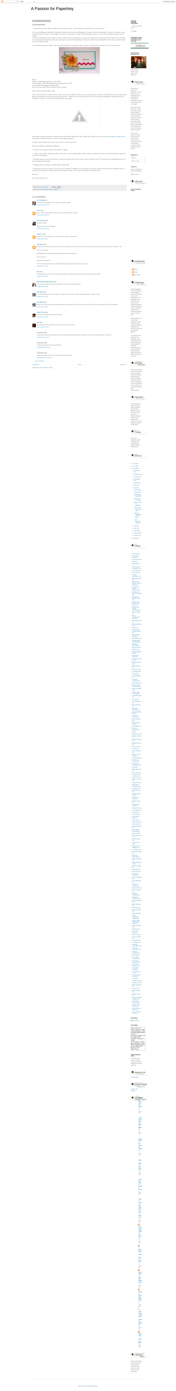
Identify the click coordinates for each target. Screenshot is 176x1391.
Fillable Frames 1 (137, 736)
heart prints (135, 788)
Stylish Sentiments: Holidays (135, 917)
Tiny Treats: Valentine (135, 965)
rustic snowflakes (137, 877)
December (137, 470)
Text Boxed (135, 940)
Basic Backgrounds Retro (46, 189)
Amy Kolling (40, 200)
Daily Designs (136, 683)
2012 (134, 463)
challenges (56, 189)
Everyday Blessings (135, 709)
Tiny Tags (135, 955)
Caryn (136, 272)
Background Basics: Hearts (136, 597)
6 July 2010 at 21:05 (42, 307)
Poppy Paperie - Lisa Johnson (140, 1165)
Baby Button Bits (136, 578)
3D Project (135, 553)
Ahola (38, 189)
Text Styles (135, 942)
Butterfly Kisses (136, 666)
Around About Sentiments (136, 567)
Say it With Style (136, 880)
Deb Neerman (41, 220)
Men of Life (135, 833)
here (134, 1065)
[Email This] (52, 187)
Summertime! (137, 490)
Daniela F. (39, 234)
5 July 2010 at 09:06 (42, 286)
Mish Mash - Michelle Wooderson (140, 1277)
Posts (134, 158)
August (136, 483)
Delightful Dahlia (137, 695)
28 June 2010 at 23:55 (43, 205)
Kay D (38, 210)
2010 (134, 468)
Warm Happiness (137, 985)
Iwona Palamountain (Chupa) (45, 281)
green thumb (135, 772)
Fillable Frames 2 (137, 739)
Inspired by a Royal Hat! (137, 495)
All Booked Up (136, 563)
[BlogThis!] (54, 187)
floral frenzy (135, 746)
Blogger (95, 1386)
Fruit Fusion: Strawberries (135, 764)
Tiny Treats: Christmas (135, 958)
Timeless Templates (135, 952)
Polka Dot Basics (137, 859)
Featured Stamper (134, 728)
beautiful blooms (136, 620)
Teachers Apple (136, 937)
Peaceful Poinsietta (135, 856)
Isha (38, 271)
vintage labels (136, 980)
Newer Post (36, 364)
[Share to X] (56, 187)
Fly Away (134, 748)
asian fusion (135, 570)
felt (133, 731)
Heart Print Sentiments (135, 785)
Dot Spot (134, 699)
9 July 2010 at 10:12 (42, 317)
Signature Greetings (135, 897)
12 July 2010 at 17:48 (43, 337)
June (135, 488)
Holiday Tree (135, 808)
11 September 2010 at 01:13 (44, 357)
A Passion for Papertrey (52, 8)
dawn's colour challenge (136, 692)
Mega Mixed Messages (135, 830)
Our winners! (137, 492)
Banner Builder (136, 612)
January (136, 535)
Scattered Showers (135, 885)
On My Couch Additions (136, 846)
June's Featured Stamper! (137, 521)
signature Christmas (135, 894)
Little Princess (136, 822)
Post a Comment (39, 361)
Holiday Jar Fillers (135, 798)
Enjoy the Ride (136, 705)
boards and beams (135, 656)
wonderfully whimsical (135, 1001)
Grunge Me (135, 775)
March (136, 530)
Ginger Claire (40, 312)
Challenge (135, 669)
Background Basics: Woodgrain (135, 608)
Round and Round (135, 874)
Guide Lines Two (137, 779)
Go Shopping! (134, 1077)
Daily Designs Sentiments (136, 685)
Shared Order (136, 888)
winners (134, 988)
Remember (135, 869)
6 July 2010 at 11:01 (42, 296)
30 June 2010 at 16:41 (43, 228)
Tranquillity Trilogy (135, 968)
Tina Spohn (40, 244)
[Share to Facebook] (58, 187)
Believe (134, 627)
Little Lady (135, 820)
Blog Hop (135, 649)
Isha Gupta (40, 292)
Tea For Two (135, 934)
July (135, 485)
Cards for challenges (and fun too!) (137, 515)
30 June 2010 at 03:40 (43, 215)
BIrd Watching (136, 638)
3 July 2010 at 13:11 (42, 239)
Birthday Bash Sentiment (136, 641)
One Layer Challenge (137, 499)
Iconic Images (136, 810)
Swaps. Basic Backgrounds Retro (136, 922)
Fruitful (134, 767)
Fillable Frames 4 (137, 743)
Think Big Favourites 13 (136, 945)
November (137, 474)
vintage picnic (136, 982)
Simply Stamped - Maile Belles (140, 1296)
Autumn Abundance (135, 575)
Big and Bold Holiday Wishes (136, 630)
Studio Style (135, 913)
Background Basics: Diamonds (135, 588)
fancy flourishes (136, 719)
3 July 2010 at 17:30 (42, 266)
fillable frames (136, 734)
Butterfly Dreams (136, 662)
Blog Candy (135, 647)
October (136, 476)
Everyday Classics (135, 716)
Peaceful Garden (137, 851)
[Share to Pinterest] (60, 187)
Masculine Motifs (137, 826)
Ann (38, 322)
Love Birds (135, 824)
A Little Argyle (136, 559)
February (136, 533)
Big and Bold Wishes (135, 635)
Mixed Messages (137, 835)
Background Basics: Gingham (137, 592)
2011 (134, 466)
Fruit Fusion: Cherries (135, 760)
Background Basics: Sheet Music (136, 603)
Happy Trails (135, 782)
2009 (134, 538)
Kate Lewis (137, 274)
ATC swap (135, 572)
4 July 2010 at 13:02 (42, 276)
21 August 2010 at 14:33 (43, 347)
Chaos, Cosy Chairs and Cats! (137, 509)
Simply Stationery (137, 900)
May (135, 525)
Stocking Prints (136, 910)
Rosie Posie (135, 871)
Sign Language (136, 890)
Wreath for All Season (136, 1005)
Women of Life (136, 994)
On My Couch (136, 842)
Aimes (136, 269)
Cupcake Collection (135, 680)
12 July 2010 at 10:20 (43, 327)
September (137, 479)
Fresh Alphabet (136, 751)
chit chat (134, 673)
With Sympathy (136, 990)
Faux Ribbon (135, 726)
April (135, 528)
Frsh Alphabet (136, 758)
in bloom (134, 812)
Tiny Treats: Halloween (135, 961)
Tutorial (134, 978)
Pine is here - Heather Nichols (140, 1103)
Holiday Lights (136, 801)
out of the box (136, 849)
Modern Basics (136, 839)
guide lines (135, 777)
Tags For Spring (136, 925)
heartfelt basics (136, 790)
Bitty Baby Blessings (135, 644)
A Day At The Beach (135, 556)
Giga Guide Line (136, 769)
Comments (136, 161)
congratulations (136, 675)
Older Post (123, 364)
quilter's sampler (136, 866)
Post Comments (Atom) (46, 367)
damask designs (136, 688)
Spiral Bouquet (136, 904)
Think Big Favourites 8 (135, 948)
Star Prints (135, 907)
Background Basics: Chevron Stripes (136, 583)
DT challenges (136, 701)
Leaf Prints (135, 814)
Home (79, 364)
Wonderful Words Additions (137, 998)
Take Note (135, 929)
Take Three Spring (135, 931)
